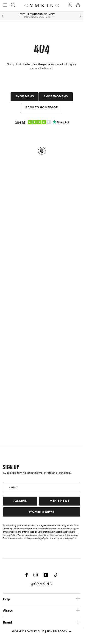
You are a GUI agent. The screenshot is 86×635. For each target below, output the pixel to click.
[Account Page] (70, 5)
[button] (41, 631)
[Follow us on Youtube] (45, 575)
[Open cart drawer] (78, 5)
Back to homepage (41, 107)
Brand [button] (7, 622)
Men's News (60, 500)
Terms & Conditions (68, 535)
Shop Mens (24, 96)
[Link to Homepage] (42, 5)
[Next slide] (80, 16)
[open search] (13, 5)
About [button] (8, 611)
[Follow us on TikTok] (55, 575)
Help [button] (6, 599)
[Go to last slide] (3, 16)
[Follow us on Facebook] (26, 575)
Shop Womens (56, 96)
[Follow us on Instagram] (35, 575)
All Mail (20, 500)
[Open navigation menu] (5, 5)
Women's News (42, 511)
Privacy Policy (9, 535)
